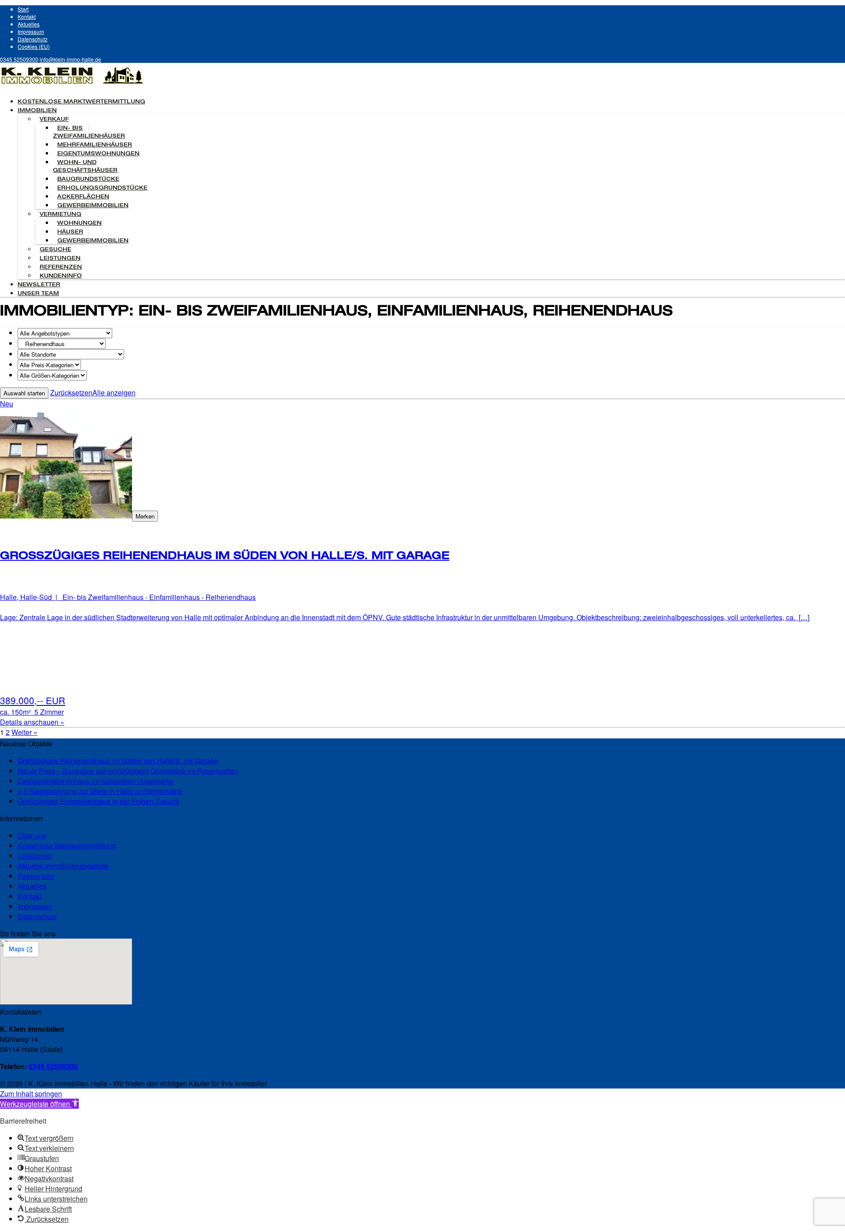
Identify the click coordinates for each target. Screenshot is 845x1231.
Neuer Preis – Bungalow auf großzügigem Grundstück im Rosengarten (128, 771)
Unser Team (38, 293)
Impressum (31, 31)
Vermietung (60, 214)
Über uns (32, 835)
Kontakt (27, 16)
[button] (39, 1104)
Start (23, 9)
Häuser (70, 232)
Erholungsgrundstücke (102, 188)
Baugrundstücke (88, 179)
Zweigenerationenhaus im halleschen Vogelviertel (96, 781)
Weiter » (24, 732)
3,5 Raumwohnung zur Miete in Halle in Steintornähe (100, 791)
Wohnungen (79, 223)
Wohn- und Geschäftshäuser (85, 166)
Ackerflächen (83, 197)
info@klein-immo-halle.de (70, 59)
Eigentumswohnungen (98, 154)
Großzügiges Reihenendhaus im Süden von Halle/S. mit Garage (118, 761)
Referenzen (61, 267)
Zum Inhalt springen (31, 1094)
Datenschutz (33, 39)
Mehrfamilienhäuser (94, 145)
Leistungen (60, 258)
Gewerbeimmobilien (93, 205)
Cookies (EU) (34, 46)
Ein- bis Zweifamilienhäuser (89, 132)
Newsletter (39, 285)
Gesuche (55, 249)
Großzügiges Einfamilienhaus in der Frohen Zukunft (98, 801)
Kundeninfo (61, 276)
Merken (145, 516)
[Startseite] (72, 85)
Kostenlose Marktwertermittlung (81, 102)
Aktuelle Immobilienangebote (63, 866)
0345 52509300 (19, 59)
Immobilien (37, 110)
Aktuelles (29, 24)
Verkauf (54, 119)
